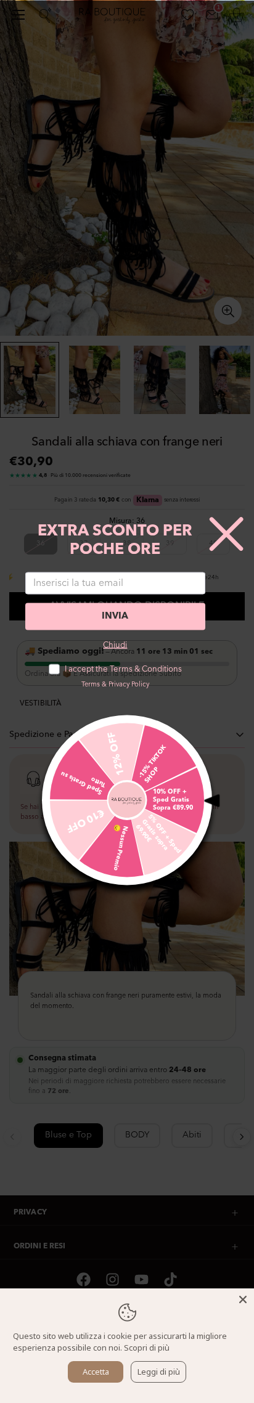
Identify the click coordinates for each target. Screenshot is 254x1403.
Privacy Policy (129, 684)
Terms (90, 684)
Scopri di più (147, 1347)
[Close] (243, 1299)
